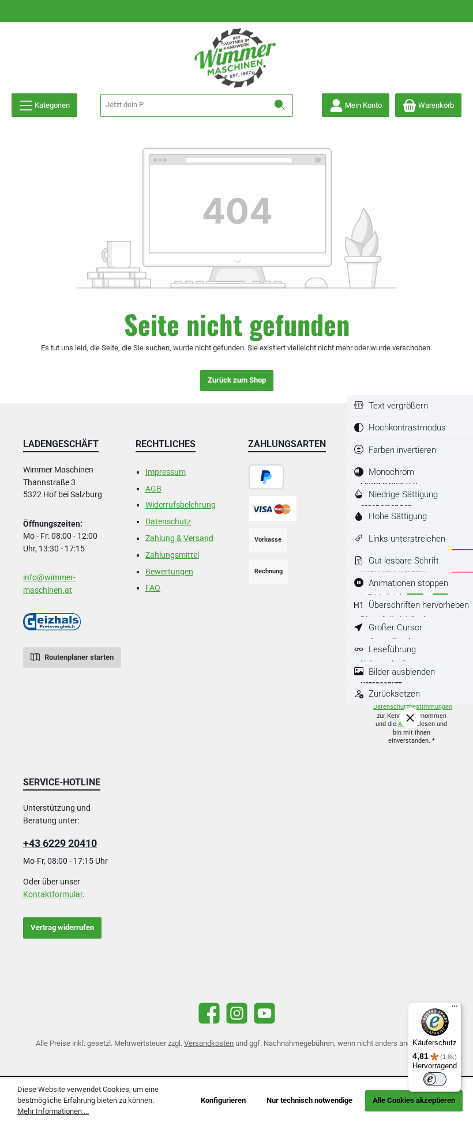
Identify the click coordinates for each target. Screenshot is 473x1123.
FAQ (152, 588)
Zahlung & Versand (179, 538)
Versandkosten (209, 1043)
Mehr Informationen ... (53, 1111)
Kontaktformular (52, 894)
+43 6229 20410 (60, 843)
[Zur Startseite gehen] (236, 58)
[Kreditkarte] (272, 508)
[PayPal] (266, 477)
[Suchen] (280, 105)
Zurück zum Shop (237, 380)
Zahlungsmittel (172, 555)
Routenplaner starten (78, 657)
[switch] (410, 406)
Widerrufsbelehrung (180, 505)
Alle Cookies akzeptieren (414, 1100)
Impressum (165, 472)
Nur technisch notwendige (309, 1100)
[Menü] (454, 1009)
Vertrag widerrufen (62, 927)
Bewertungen (169, 572)
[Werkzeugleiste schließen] (410, 718)
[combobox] (184, 105)
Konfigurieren (223, 1100)
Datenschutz (168, 522)
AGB (153, 489)
